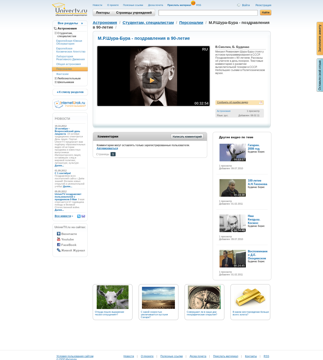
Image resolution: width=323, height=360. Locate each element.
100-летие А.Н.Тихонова (257, 182)
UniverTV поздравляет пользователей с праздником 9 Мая (68, 197)
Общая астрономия (68, 64)
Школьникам (65, 82)
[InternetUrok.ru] (70, 107)
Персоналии (64, 69)
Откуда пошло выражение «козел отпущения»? (109, 313)
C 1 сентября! (63, 173)
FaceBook (68, 245)
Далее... (59, 165)
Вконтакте (69, 234)
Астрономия (67, 28)
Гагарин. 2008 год (254, 147)
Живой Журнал (73, 250)
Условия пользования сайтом (74, 356)
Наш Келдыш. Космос (254, 219)
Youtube (67, 239)
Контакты (251, 356)
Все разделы (68, 23)
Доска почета (155, 5)
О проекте (113, 5)
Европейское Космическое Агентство (70, 50)
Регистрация (263, 5)
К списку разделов (70, 92)
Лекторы (103, 12)
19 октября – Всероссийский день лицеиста (67, 131)
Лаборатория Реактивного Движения (70, 58)
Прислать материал (225, 356)
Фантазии (62, 74)
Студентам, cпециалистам (65, 35)
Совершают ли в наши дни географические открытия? (202, 313)
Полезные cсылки (133, 5)
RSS (199, 5)
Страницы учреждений (134, 12)
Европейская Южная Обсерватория (69, 42)
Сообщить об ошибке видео (232, 102)
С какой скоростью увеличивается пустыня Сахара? (154, 314)
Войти (246, 5)
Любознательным (69, 78)
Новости (98, 5)
